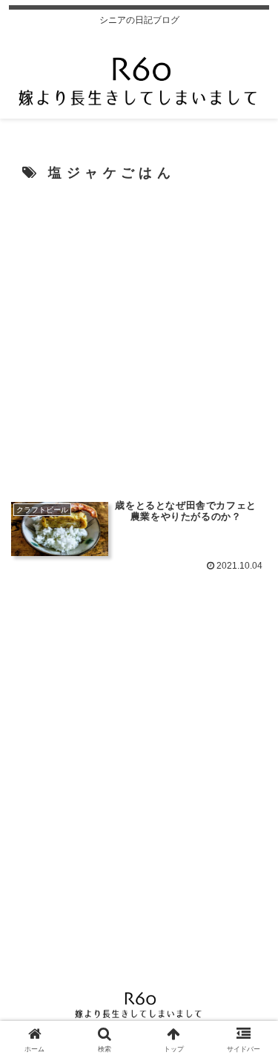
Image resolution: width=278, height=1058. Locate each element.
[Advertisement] (139, 339)
